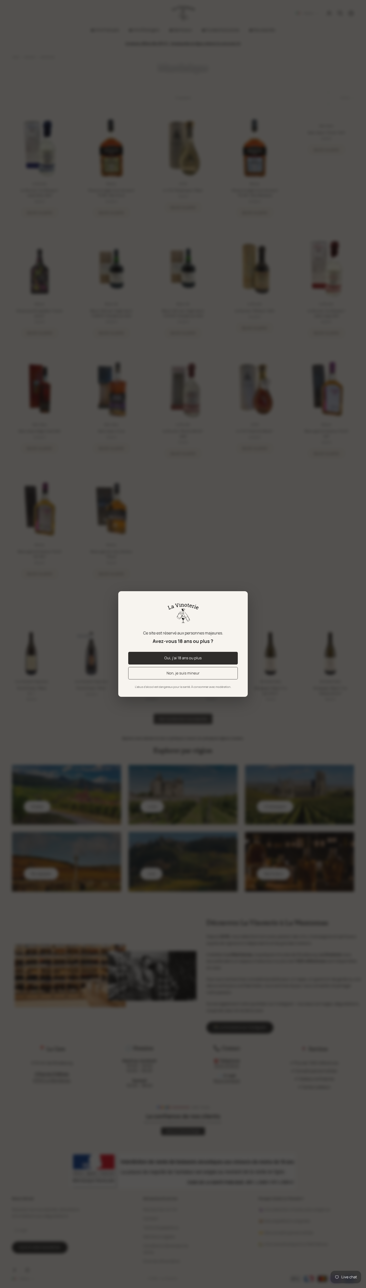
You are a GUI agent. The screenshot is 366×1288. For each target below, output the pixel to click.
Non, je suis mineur (183, 673)
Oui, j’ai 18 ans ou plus (183, 658)
